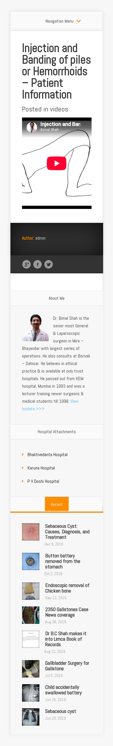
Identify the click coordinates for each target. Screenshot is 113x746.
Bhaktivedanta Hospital (48, 454)
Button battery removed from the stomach (62, 561)
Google (26, 264)
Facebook (37, 264)
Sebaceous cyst (60, 711)
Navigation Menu (59, 21)
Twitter (48, 264)
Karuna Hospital (41, 468)
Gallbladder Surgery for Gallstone (67, 666)
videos (59, 108)
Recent (57, 504)
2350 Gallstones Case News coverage (66, 612)
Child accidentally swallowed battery (63, 690)
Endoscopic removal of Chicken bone (67, 588)
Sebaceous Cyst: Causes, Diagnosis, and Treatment (67, 531)
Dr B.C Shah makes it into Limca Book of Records (65, 639)
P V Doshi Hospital (43, 481)
